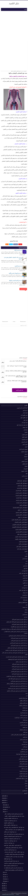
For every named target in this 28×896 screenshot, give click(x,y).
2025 (5, 798)
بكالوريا (26, 556)
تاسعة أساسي (24, 558)
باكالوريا (26, 551)
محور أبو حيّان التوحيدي (23, 698)
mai (5, 872)
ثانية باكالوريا (25, 582)
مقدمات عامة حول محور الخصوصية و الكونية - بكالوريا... (14, 816)
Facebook (15, 244)
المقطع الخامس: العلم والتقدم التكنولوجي (19, 524)
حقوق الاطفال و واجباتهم (22, 602)
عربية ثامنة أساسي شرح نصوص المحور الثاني (19, 640)
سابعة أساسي (24, 614)
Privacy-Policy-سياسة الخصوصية (8, 894)
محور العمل (25, 732)
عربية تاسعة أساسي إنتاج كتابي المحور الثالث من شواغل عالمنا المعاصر (14, 629)
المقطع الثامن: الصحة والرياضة (21, 502)
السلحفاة (25, 456)
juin (5, 811)
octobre (5, 804)
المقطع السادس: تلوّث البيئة (22, 548)
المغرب (26, 478)
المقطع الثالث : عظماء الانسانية (21, 490)
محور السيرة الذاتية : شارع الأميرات (20, 717)
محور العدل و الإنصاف (23, 729)
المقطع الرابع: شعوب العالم (22, 534)
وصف (26, 788)
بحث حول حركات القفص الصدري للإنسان (11, 861)
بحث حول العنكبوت (18, 266)
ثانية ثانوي (25, 585)
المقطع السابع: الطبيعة (23, 541)
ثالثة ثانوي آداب (24, 570)
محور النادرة (25, 746)
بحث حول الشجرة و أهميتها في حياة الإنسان (12, 838)
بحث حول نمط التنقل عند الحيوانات (10, 820)
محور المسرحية (24, 744)
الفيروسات (25, 468)
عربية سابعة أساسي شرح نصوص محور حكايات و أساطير (17, 690)
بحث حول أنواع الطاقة (8, 858)
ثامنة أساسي (25, 578)
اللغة (26, 473)
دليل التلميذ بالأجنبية (19, 390)
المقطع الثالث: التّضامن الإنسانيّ (21, 495)
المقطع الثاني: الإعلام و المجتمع (21, 512)
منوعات (26, 783)
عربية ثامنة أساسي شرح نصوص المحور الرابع (19, 645)
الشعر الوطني (24, 463)
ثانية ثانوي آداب (24, 587)
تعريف (26, 563)
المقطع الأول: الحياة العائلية (22, 485)
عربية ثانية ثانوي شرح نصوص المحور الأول (19, 664)
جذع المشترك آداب (23, 597)
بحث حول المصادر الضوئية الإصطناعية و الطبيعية (12, 836)
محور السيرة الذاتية (23, 715)
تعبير (26, 561)
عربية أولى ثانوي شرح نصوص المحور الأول (19, 619)
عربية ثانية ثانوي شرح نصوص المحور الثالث (19, 666)
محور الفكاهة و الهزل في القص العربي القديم (19, 734)
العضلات (25, 466)
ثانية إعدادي (25, 580)
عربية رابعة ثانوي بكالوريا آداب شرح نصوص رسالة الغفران (16, 676)
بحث (26, 553)
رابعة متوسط (25, 607)
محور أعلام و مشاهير (23, 703)
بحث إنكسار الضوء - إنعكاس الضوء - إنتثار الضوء (12, 845)
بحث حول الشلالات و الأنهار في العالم (10, 825)
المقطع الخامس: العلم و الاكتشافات (21, 522)
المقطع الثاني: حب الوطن (22, 517)
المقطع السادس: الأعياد (23, 544)
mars (5, 876)
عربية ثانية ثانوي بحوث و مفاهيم (21, 661)
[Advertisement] (14, 26)
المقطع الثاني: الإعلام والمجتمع (21, 514)
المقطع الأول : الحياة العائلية (22, 480)
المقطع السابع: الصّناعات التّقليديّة (21, 539)
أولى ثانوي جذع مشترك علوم (22, 424)
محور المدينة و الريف (23, 739)
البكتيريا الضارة (24, 434)
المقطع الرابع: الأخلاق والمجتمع (21, 531)
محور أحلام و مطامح (23, 700)
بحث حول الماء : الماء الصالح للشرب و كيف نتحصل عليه (14, 827)
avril (5, 874)
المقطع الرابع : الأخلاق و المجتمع (21, 529)
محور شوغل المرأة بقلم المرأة (21, 754)
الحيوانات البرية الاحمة (23, 449)
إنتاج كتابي (25, 429)
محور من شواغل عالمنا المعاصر (21, 778)
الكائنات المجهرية (24, 471)
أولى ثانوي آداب (24, 422)
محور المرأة (25, 741)
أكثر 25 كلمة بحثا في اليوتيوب (22, 407)
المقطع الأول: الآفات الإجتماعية (21, 483)
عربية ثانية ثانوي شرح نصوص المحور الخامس (19, 671)
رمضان (26, 609)
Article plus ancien (5, 321)
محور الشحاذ (25, 720)
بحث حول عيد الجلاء (18, 250)
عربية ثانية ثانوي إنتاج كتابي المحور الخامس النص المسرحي (16, 656)
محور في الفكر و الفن (23, 761)
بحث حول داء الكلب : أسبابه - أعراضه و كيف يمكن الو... (14, 852)
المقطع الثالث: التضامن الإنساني (21, 493)
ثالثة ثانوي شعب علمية (23, 573)
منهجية (26, 780)
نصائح (26, 785)
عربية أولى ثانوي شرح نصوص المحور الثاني (19, 624)
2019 (5, 890)
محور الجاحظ (25, 707)
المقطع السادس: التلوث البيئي (21, 546)
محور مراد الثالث (24, 768)
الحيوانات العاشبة (24, 451)
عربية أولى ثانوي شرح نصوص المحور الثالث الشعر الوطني (16, 621)
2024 (5, 800)
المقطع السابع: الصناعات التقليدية (21, 536)
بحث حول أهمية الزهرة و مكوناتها (15, 280)
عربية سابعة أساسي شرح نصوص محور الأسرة (19, 681)
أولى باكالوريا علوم (24, 417)
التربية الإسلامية (24, 439)
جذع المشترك (24, 595)
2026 (5, 795)
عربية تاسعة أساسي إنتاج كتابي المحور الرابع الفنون (18, 635)
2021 (4, 885)
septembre (6, 807)
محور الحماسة (24, 710)
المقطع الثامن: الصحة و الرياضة (21, 500)
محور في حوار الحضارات (23, 766)
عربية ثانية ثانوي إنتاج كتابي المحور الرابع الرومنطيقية (17, 659)
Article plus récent (23, 321)
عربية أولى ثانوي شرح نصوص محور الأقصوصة (19, 626)
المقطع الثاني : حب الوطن (22, 510)
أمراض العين (25, 410)
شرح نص (25, 617)
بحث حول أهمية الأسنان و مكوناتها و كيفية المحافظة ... (14, 870)
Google (20, 244)
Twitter (11, 244)
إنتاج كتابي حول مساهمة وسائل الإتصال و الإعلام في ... (14, 854)
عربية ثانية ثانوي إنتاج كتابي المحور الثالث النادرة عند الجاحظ (16, 650)
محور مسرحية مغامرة (23, 773)
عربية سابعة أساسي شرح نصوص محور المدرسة (18, 686)
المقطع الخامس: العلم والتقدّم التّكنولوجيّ (19, 527)
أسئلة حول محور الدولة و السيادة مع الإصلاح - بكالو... (13, 813)
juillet (5, 809)
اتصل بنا (17, 894)
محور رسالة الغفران (23, 751)
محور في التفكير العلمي (23, 758)
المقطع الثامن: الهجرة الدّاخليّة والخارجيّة (20, 507)
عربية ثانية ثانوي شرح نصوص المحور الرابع (19, 673)
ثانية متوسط (25, 592)
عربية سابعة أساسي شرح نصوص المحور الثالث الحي (17, 678)
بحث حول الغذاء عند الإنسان (9, 843)
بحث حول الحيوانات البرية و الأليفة (15, 273)
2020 (4, 888)
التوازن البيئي (25, 444)
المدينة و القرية (24, 476)
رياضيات (25, 612)
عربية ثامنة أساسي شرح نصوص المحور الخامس (18, 643)
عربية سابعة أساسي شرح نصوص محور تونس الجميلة (17, 688)
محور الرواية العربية (23, 712)
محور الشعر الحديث (23, 724)
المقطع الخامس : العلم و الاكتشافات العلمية (19, 519)
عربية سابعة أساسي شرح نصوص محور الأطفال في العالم (17, 683)
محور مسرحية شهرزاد (23, 771)
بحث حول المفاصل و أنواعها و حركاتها (11, 865)
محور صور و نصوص (23, 756)
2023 (5, 802)
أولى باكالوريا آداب (24, 415)
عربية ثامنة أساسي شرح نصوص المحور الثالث (19, 638)
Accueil (14, 321)
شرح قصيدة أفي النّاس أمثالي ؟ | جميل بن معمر (18, 360)
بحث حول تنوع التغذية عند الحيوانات (10, 840)
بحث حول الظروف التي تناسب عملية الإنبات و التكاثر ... (14, 829)
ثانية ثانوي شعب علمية (23, 590)
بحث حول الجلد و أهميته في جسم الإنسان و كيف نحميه (14, 834)
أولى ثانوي (25, 420)
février (5, 879)
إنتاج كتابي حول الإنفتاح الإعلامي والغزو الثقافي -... (13, 847)
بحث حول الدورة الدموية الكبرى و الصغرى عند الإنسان (14, 863)
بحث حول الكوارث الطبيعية (9, 822)
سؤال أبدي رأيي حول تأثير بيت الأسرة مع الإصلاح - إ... (13, 856)
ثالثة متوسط (25, 575)
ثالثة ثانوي (25, 568)
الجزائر (26, 446)
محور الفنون (25, 737)
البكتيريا (26, 432)
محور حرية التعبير (24, 749)
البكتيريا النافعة (24, 437)
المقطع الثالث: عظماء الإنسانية (21, 497)
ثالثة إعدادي (25, 565)
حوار (26, 604)
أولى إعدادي (25, 412)
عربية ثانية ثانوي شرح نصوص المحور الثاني (19, 669)
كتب (26, 695)
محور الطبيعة (25, 727)
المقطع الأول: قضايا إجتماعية (22, 488)
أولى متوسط (25, 427)
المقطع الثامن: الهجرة (23, 505)
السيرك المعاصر (24, 461)
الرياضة (26, 454)
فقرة (26, 693)
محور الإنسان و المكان (23, 705)
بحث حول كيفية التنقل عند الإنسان (10, 849)
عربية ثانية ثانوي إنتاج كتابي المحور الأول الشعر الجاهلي (17, 647)
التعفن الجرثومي (24, 441)
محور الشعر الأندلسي (23, 722)
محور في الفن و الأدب (23, 763)
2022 (4, 883)
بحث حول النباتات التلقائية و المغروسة (11, 818)
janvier (5, 881)
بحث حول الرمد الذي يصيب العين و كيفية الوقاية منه (13, 867)
